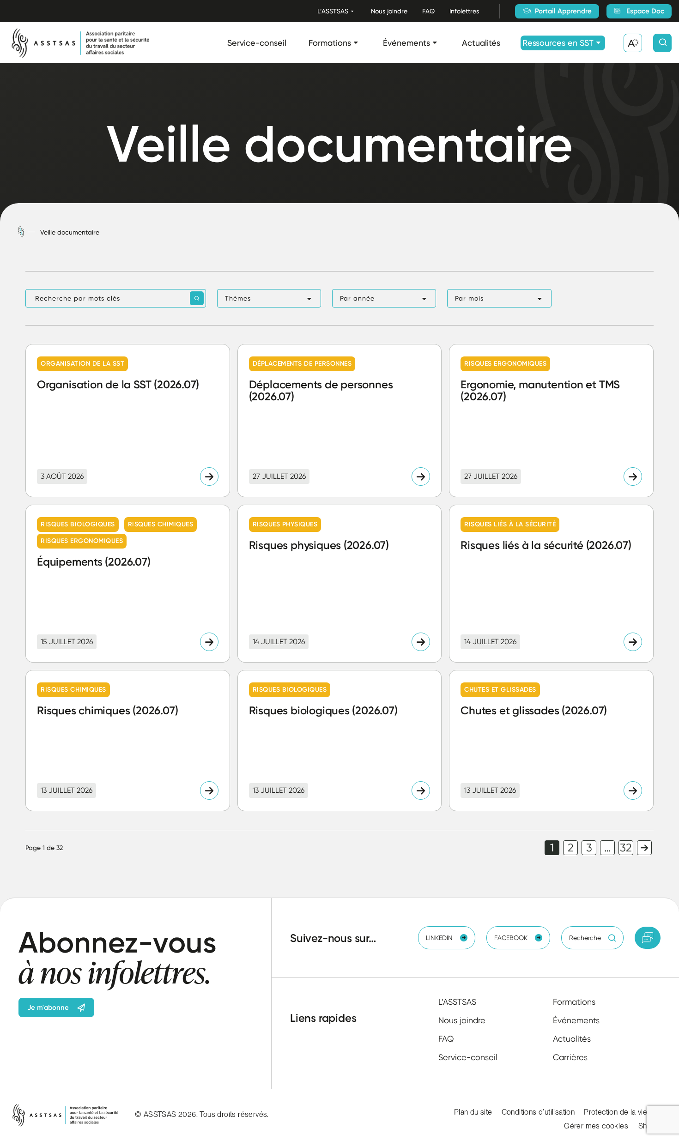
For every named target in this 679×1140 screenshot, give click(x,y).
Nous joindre (389, 11)
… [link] (607, 847)
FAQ (428, 11)
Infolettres (464, 11)
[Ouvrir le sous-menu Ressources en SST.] (598, 42)
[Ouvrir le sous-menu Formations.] (356, 42)
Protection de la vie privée (627, 1112)
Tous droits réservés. (234, 1114)
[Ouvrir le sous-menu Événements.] (435, 42)
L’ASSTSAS (332, 11)
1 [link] (552, 847)
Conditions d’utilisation (538, 1112)
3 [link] (589, 847)
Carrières (570, 1057)
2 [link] (571, 847)
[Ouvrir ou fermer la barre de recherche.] (662, 43)
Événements (406, 43)
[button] (269, 298)
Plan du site (473, 1112)
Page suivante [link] (644, 847)
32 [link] (626, 847)
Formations (330, 43)
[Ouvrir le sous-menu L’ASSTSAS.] (352, 11)
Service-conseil (256, 43)
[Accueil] (21, 232)
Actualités (481, 43)
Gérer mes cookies (596, 1126)
